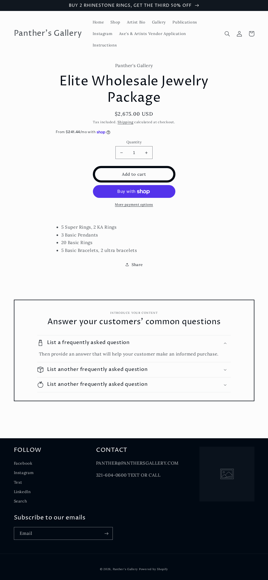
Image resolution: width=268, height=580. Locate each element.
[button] (227, 34)
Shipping (125, 122)
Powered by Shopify (153, 569)
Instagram (24, 472)
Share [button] (137, 264)
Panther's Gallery (125, 569)
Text (18, 482)
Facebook (23, 463)
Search (20, 501)
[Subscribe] (106, 533)
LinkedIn (22, 491)
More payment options (134, 204)
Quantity (134, 142)
